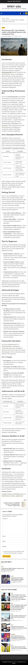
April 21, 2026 (15, 611)
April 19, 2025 (18, 36)
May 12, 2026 (15, 601)
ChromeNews (20, 662)
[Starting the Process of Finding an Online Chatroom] (5, 627)
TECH (3, 27)
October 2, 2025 (15, 582)
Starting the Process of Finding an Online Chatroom (19, 627)
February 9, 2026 (15, 629)
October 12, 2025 (5, 571)
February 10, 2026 (16, 620)
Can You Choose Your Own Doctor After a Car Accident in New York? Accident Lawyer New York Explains (18, 597)
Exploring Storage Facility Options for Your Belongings (19, 647)
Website (4, 546)
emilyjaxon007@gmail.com (8, 36)
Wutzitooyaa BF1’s (7, 346)
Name (4, 536)
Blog (12, 603)
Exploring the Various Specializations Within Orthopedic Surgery (17, 579)
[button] (1, 13)
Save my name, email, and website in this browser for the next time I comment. (14, 552)
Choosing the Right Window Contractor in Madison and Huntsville (12, 569)
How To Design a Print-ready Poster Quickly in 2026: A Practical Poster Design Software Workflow (19, 607)
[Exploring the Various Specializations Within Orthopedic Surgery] (5, 579)
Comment (5, 518)
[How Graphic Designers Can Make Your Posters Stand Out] (5, 617)
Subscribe (26, 13)
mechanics (5, 125)
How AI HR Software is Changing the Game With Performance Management (18, 637)
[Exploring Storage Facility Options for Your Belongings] (5, 647)
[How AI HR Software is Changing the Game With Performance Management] (5, 637)
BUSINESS (13, 634)
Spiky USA (14, 6)
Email (4, 541)
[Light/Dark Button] (21, 13)
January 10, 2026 (15, 650)
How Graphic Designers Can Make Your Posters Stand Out (18, 617)
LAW (12, 593)
